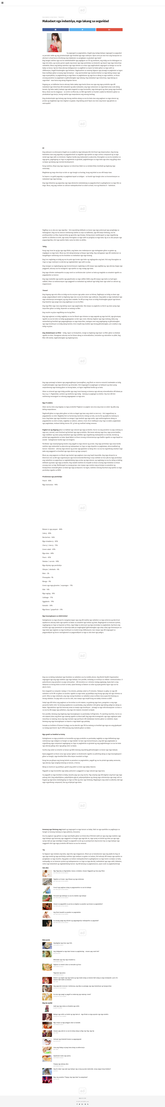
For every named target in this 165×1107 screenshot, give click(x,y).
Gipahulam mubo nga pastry (62, 1056)
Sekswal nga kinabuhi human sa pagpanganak (67, 1039)
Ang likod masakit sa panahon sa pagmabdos (67, 912)
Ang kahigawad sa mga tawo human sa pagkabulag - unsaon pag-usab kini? (76, 951)
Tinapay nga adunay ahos (60, 1064)
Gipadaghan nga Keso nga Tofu (62, 943)
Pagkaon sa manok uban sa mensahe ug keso (67, 964)
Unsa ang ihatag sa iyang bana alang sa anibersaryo (69, 1047)
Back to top (82, 1098)
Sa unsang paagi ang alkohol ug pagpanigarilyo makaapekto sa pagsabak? (76, 920)
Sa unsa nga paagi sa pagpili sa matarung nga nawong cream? (72, 994)
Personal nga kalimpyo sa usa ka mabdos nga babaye (69, 896)
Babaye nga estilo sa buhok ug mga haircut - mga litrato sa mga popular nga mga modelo (80, 1014)
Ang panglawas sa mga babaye (49, 17)
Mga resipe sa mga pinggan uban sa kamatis (66, 1023)
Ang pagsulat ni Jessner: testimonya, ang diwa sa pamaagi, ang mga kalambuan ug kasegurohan (82, 986)
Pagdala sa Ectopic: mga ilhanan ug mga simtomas (68, 879)
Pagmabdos (61, 17)
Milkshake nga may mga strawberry (64, 960)
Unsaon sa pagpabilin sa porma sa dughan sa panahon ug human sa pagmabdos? (78, 904)
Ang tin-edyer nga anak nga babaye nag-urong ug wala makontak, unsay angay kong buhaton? (82, 1069)
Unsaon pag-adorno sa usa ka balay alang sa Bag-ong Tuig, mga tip (73, 1031)
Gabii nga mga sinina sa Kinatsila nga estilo (66, 1006)
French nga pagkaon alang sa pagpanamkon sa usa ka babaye (72, 887)
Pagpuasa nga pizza (59, 973)
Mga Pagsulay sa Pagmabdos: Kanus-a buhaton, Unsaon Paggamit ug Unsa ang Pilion (79, 871)
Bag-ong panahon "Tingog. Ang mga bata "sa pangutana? (70, 1077)
